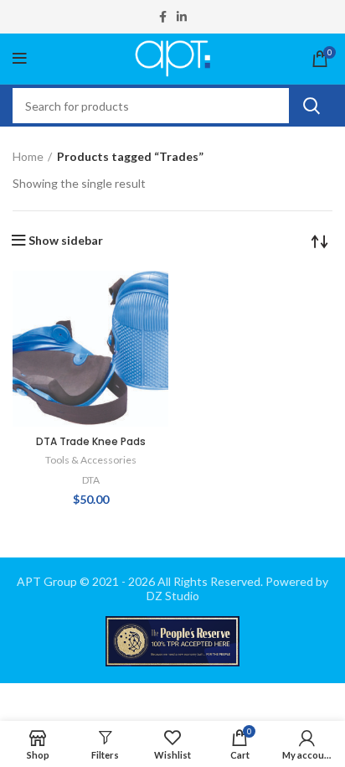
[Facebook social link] (163, 17)
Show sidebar (65, 240)
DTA (91, 480)
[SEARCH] (310, 105)
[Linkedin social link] (182, 17)
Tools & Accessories (90, 459)
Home (28, 156)
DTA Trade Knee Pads (91, 441)
